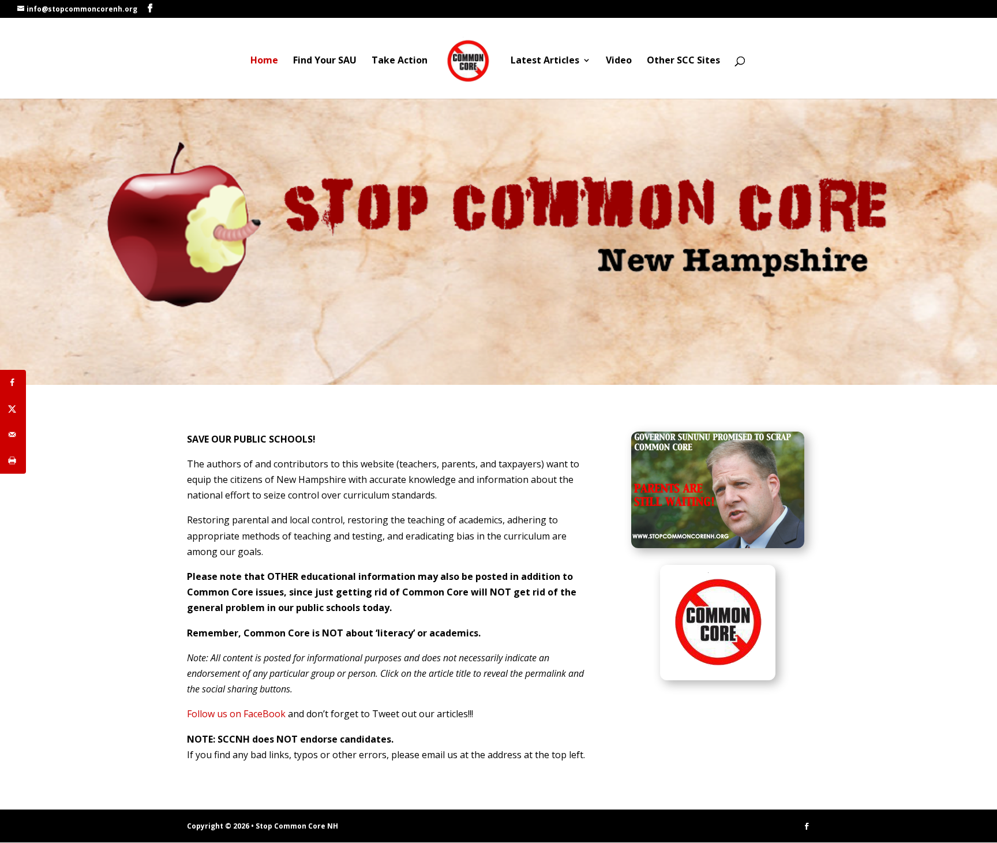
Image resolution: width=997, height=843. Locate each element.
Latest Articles (545, 61)
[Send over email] (13, 435)
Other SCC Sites (683, 61)
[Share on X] (13, 409)
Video (619, 61)
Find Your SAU (325, 61)
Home (264, 61)
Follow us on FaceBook (236, 713)
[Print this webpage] (13, 461)
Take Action (400, 61)
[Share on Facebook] (13, 383)
